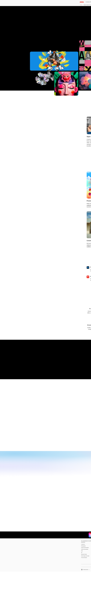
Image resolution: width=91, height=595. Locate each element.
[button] (85, 569)
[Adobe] (81, 2)
